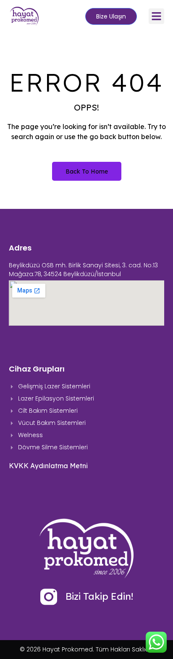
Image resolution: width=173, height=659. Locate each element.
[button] (157, 16)
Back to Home (87, 171)
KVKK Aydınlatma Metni (48, 465)
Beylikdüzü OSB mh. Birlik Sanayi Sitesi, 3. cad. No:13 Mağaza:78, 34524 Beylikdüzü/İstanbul (83, 269)
